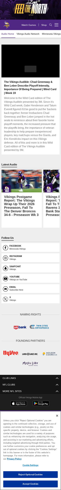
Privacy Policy (39, 458)
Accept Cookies (30, 483)
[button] (30, 69)
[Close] (57, 419)
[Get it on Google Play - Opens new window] (41, 404)
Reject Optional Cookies (30, 474)
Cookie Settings (31, 465)
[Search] (50, 25)
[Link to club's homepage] (6, 23)
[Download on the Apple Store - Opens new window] (18, 403)
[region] (30, 452)
